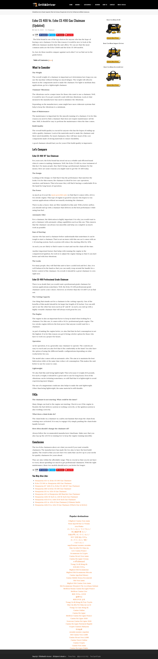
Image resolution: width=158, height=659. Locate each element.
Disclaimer (63, 656)
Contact (49, 656)
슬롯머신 (79, 597)
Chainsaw (51, 30)
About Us (34, 656)
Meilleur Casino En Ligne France (79, 616)
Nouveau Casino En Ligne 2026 (79, 621)
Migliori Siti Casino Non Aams (79, 583)
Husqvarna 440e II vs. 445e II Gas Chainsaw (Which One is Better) (61, 505)
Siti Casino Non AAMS (79, 635)
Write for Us (42, 656)
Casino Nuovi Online (79, 640)
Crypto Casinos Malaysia (79, 627)
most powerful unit (59, 195)
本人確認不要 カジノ (79, 532)
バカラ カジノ (79, 543)
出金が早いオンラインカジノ (79, 534)
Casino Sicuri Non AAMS (79, 637)
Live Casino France (79, 551)
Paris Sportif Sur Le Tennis (79, 524)
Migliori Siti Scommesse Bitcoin (79, 572)
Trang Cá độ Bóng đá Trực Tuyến (79, 602)
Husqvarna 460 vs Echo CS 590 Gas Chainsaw (53, 489)
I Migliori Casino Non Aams (79, 521)
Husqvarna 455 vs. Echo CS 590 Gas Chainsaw (53, 481)
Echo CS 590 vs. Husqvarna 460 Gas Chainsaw (53, 483)
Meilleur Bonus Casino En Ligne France (79, 589)
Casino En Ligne (79, 613)
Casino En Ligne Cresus (79, 559)
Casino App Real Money (79, 575)
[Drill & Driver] (44, 4)
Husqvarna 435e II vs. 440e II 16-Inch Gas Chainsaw (55, 500)
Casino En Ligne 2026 (79, 618)
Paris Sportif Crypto (95, 656)
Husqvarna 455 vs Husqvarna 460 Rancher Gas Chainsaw (57, 494)
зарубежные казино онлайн (79, 545)
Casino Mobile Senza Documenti (79, 578)
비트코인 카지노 (79, 567)
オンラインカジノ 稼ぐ (79, 540)
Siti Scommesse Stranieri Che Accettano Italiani (79, 586)
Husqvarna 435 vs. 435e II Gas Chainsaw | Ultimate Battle (57, 502)
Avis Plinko (79, 526)
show (50, 60)
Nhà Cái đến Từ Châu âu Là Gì (79, 605)
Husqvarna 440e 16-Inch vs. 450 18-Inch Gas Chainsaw (56, 497)
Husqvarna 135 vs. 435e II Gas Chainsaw (51, 491)
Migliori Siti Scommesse (79, 570)
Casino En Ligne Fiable (79, 648)
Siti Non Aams (79, 580)
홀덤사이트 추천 (82, 656)
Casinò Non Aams (79, 645)
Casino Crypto (79, 643)
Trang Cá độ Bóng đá (79, 564)
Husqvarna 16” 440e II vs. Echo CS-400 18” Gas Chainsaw (57, 486)
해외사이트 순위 (79, 599)
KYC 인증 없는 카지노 (79, 537)
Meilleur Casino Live (79, 591)
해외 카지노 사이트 (79, 594)
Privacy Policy (71, 656)
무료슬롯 (79, 629)
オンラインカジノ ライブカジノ (79, 529)
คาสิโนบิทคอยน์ (79, 561)
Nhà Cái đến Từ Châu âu (79, 548)
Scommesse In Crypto (79, 553)
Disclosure (56, 656)
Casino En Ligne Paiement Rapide (79, 624)
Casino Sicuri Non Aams (79, 556)
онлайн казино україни (79, 632)
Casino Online (79, 610)
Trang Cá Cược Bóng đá (79, 608)
